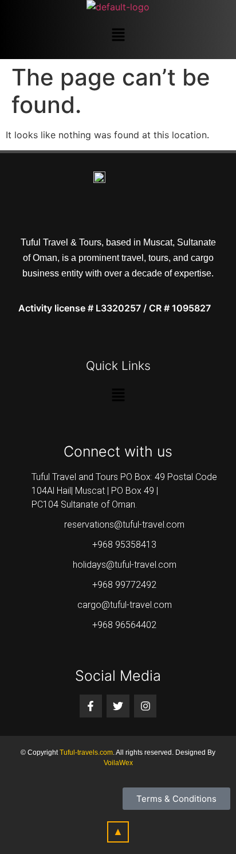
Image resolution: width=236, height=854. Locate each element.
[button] (118, 35)
